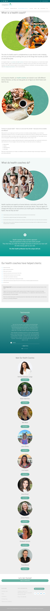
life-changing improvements (9, 66)
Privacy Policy (4, 598)
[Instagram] (38, 593)
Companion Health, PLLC (16, 608)
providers (13, 61)
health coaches (20, 61)
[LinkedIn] (44, 593)
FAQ (3, 593)
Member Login (5, 591)
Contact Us (4, 596)
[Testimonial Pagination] (24, 348)
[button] (25, 343)
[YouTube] (41, 593)
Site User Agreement (40, 608)
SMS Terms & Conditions (7, 601)
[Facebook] (35, 593)
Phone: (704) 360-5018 (22, 596)
